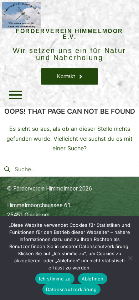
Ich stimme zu (55, 279)
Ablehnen (93, 279)
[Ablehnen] (130, 258)
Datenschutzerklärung (71, 289)
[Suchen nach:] (69, 168)
